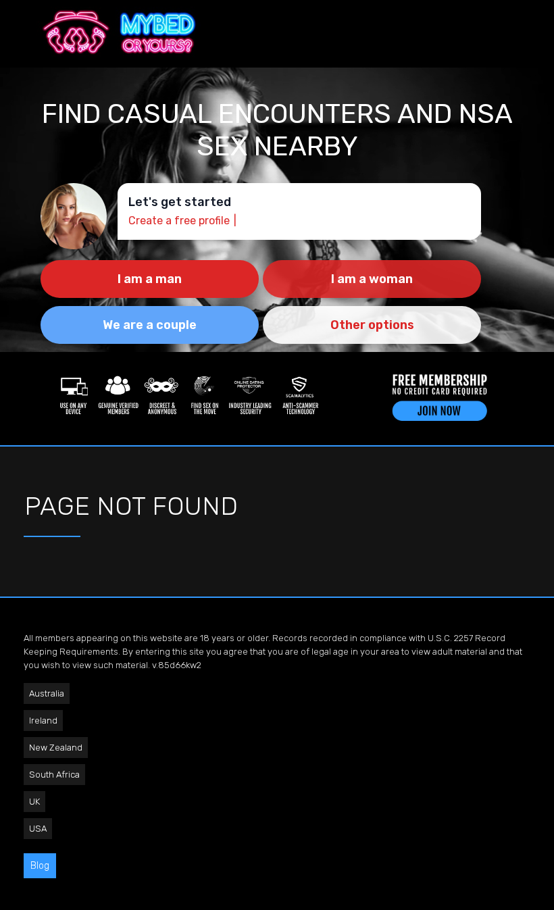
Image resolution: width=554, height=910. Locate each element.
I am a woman (372, 279)
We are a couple (150, 325)
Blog (39, 865)
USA (38, 829)
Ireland (43, 720)
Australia (46, 693)
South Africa (54, 774)
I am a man (150, 279)
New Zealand (55, 747)
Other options (372, 325)
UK (34, 802)
